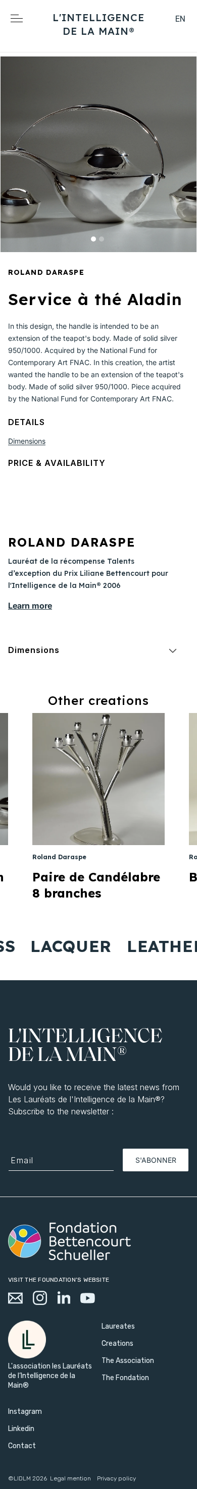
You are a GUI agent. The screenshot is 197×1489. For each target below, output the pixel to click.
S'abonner (155, 1160)
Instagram (25, 1411)
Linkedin (21, 1428)
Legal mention (70, 1478)
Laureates (118, 1326)
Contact (22, 1446)
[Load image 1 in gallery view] (93, 239)
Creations (117, 1343)
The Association (128, 1360)
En (180, 19)
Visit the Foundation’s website (58, 1279)
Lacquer (64, 946)
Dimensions (26, 441)
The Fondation (125, 1378)
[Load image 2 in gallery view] (101, 239)
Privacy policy (116, 1478)
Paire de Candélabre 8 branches (96, 885)
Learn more (30, 606)
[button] (157, 30)
